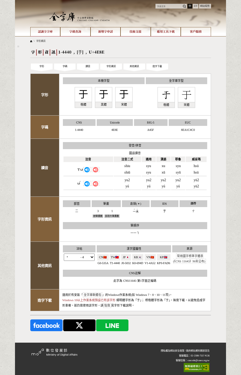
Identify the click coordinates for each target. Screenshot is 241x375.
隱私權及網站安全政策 (172, 350)
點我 (107, 305)
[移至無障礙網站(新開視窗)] (197, 367)
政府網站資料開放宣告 (198, 350)
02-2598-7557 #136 (200, 355)
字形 (41, 66)
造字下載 (157, 66)
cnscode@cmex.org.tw (199, 360)
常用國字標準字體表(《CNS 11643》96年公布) (189, 258)
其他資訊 (134, 66)
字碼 (65, 66)
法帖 (79, 248)
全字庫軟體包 (92, 294)
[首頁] (79, 16)
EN (195, 6)
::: (16, 1)
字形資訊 (41, 41)
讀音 (88, 66)
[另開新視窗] (46, 325)
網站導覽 (205, 6)
